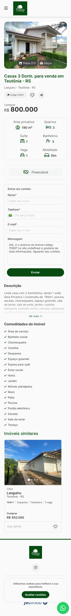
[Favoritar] (32, 95)
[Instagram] (35, 567)
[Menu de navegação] (6, 8)
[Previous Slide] (7, 45)
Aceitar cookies (35, 594)
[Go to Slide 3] (34, 480)
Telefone (14, 209)
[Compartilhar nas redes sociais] (41, 95)
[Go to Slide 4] (37, 480)
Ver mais (34, 316)
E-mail (12, 224)
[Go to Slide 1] (29, 480)
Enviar (35, 272)
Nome (12, 195)
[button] (35, 45)
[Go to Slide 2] (32, 480)
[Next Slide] (63, 45)
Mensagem (15, 238)
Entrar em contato (19, 189)
